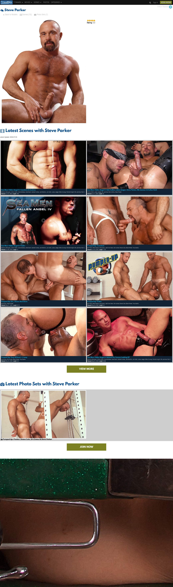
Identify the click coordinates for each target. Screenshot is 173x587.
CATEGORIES (55, 2)
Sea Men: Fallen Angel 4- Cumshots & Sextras (18, 190)
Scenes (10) (27, 14)
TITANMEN (18, 2)
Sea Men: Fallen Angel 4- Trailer (13, 246)
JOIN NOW (166, 3)
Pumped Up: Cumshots (95, 246)
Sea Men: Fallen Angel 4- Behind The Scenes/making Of (108, 357)
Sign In (155, 2)
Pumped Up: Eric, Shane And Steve (14, 302)
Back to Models (11, 14)
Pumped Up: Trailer (94, 302)
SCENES (37, 2)
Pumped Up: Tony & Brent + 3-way (14, 357)
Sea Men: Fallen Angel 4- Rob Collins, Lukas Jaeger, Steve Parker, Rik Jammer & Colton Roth (122, 190)
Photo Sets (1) (42, 14)
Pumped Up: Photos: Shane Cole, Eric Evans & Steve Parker (27, 439)
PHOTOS (46, 2)
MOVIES (28, 2)
